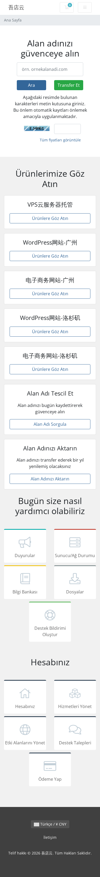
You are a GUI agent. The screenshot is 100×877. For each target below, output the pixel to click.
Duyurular (25, 555)
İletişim (50, 837)
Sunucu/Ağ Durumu (75, 555)
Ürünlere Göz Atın (50, 218)
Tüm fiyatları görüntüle (60, 139)
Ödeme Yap (50, 779)
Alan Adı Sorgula (50, 424)
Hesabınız (25, 706)
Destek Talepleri (75, 743)
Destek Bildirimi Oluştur (50, 631)
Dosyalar (75, 592)
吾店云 (16, 7)
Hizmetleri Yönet (75, 706)
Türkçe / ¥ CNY (52, 824)
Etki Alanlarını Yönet (25, 743)
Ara (31, 85)
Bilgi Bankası (25, 592)
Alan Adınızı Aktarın (50, 479)
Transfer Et (69, 85)
